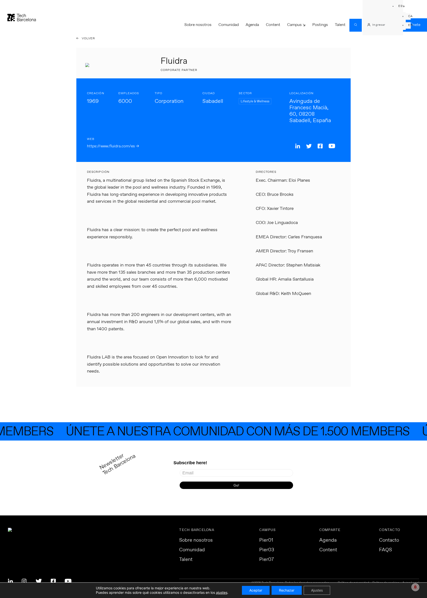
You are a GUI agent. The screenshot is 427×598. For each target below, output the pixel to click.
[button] (398, 6)
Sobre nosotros (198, 24)
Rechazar (286, 590)
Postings (320, 24)
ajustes (221, 592)
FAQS (385, 550)
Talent (340, 24)
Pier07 (266, 560)
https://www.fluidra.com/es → (113, 146)
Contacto (389, 540)
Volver (88, 39)
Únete (415, 24)
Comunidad (228, 24)
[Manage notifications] (415, 587)
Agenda (252, 24)
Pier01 (266, 540)
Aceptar (255, 590)
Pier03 (266, 550)
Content (273, 24)
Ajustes (317, 590)
